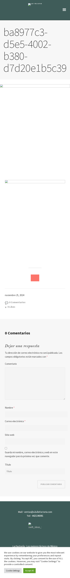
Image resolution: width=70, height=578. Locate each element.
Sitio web (9, 434)
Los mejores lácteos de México (41, 546)
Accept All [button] (29, 570)
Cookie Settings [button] (13, 570)
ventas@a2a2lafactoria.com (38, 511)
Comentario (11, 363)
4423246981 (37, 515)
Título (8, 464)
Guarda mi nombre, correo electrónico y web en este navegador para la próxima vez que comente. (31, 454)
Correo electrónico (14, 421)
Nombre (9, 407)
